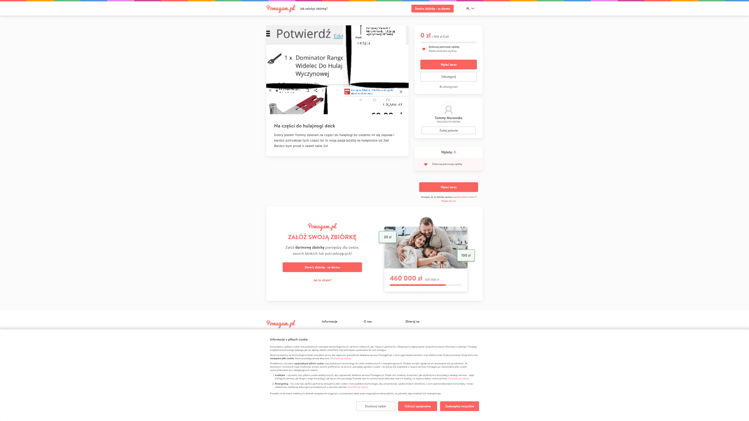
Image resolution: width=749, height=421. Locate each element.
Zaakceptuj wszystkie (459, 406)
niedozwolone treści (464, 197)
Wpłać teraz (449, 64)
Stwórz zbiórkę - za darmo (432, 8)
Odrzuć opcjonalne (418, 406)
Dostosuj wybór (375, 406)
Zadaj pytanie (448, 130)
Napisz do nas (448, 201)
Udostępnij (448, 76)
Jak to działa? (322, 280)
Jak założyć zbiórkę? (314, 8)
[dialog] (374, 375)
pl (468, 8)
